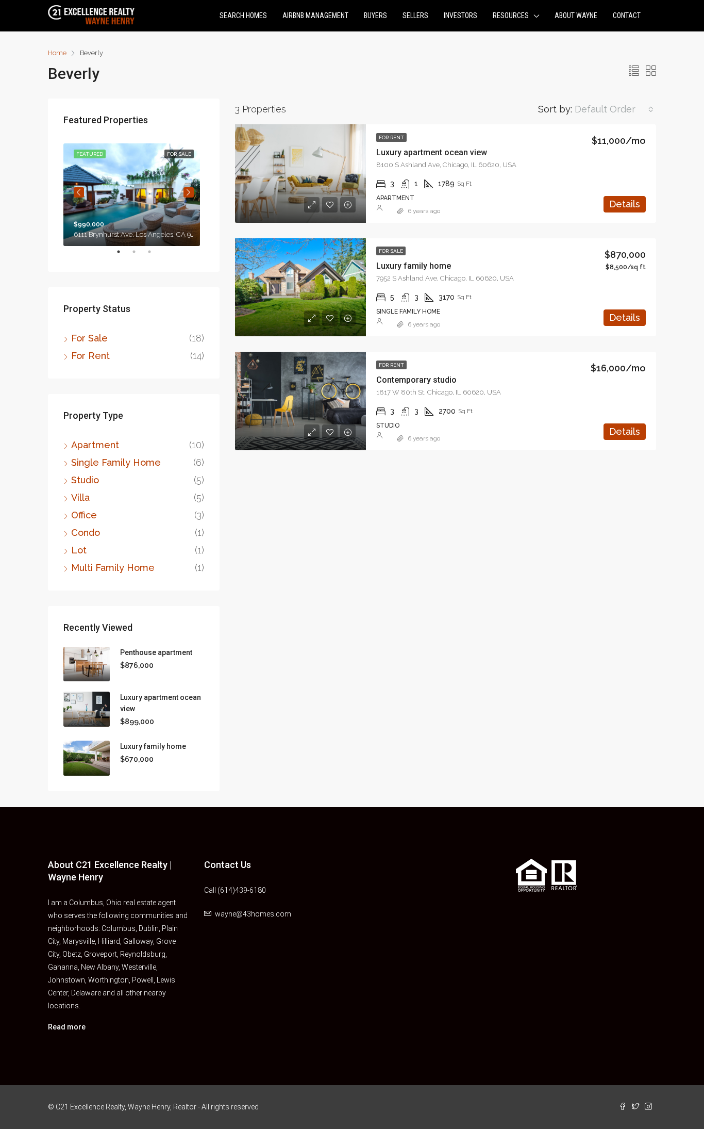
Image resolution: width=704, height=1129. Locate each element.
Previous (79, 192)
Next (188, 192)
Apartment (95, 444)
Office (84, 515)
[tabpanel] (133, 192)
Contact (627, 15)
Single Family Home (116, 462)
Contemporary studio (416, 380)
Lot (79, 550)
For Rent (391, 137)
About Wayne (576, 15)
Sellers (415, 15)
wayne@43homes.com (253, 914)
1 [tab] (124, 256)
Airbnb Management (315, 15)
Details (624, 204)
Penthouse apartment (156, 652)
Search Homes (243, 15)
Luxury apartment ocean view (431, 152)
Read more (67, 1027)
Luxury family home (413, 266)
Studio (85, 479)
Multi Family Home (113, 567)
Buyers (375, 15)
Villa (80, 497)
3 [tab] (154, 256)
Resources (511, 15)
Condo (85, 532)
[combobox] (614, 109)
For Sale (391, 251)
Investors (460, 15)
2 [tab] (139, 256)
